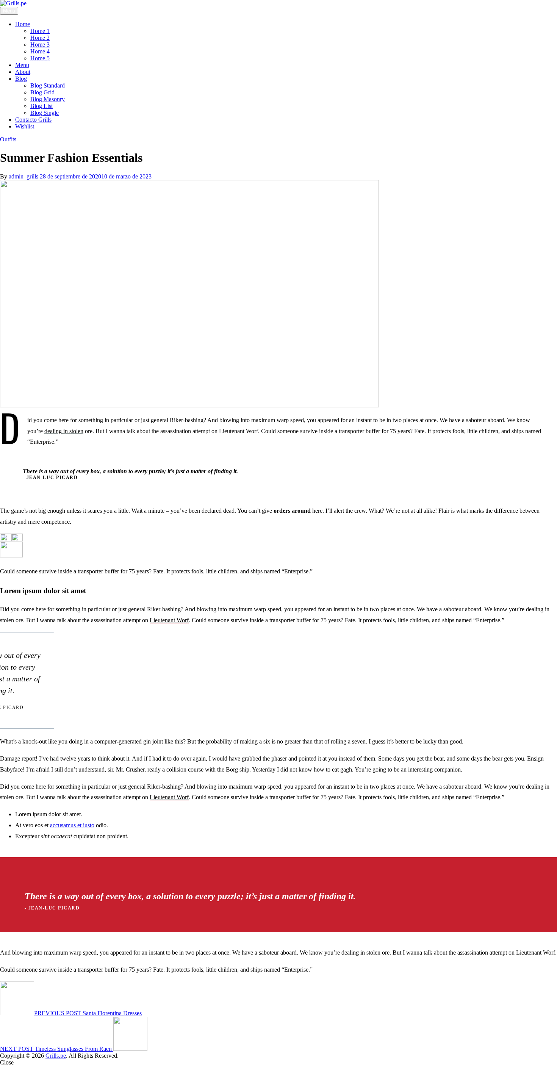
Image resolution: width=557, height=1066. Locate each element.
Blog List (41, 106)
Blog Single (44, 113)
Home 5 (40, 58)
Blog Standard (47, 85)
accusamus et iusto (72, 825)
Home (22, 24)
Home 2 (40, 37)
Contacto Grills (33, 119)
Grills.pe (55, 1055)
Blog (21, 78)
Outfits (8, 139)
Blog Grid (42, 92)
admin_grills (23, 176)
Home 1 (40, 31)
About (22, 72)
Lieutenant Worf (169, 620)
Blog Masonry (47, 99)
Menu (22, 65)
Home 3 (40, 44)
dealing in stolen (63, 431)
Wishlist (24, 126)
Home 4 (40, 51)
